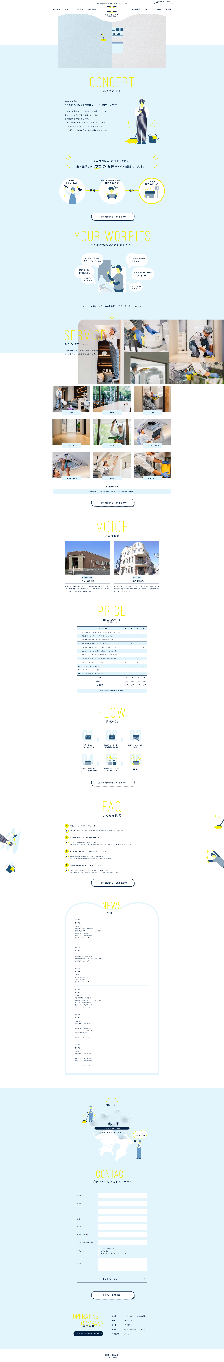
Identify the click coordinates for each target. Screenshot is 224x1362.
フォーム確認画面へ (114, 1295)
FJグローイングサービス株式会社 (88, 1334)
